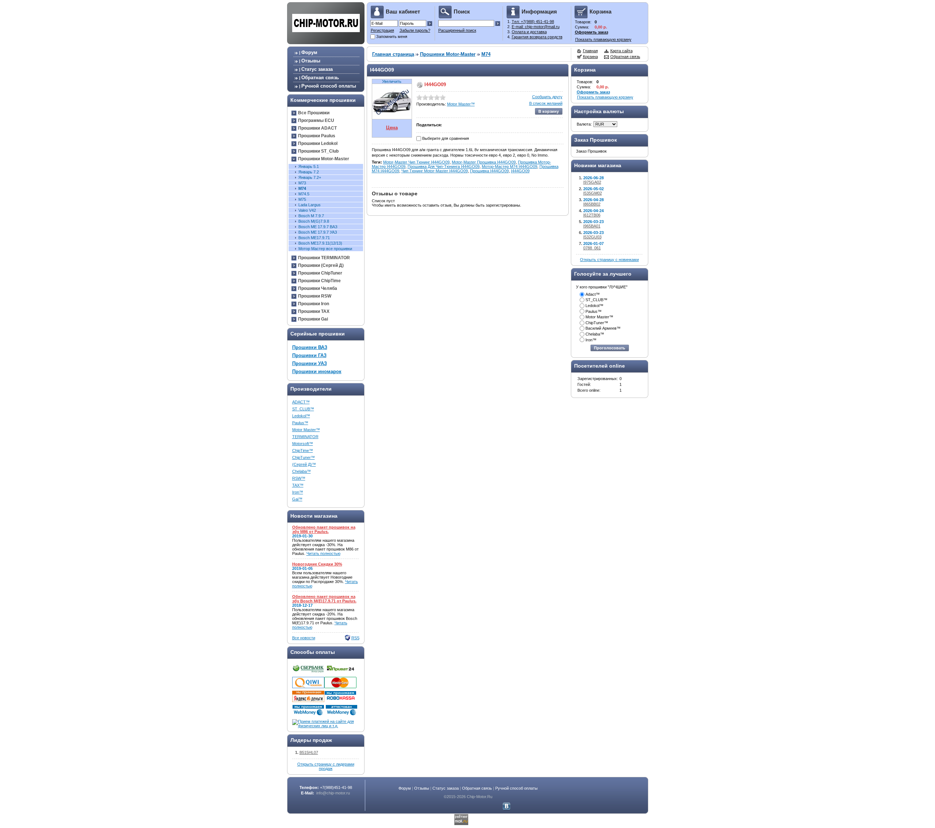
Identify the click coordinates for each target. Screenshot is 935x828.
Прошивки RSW (314, 296)
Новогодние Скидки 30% (317, 564)
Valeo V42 (307, 210)
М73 (302, 183)
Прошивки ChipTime (319, 280)
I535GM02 (592, 193)
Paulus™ (300, 423)
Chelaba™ (301, 471)
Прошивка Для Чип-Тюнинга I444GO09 (444, 166)
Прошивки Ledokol (317, 143)
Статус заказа (317, 69)
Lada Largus (309, 205)
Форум (309, 52)
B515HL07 (308, 752)
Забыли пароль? (415, 30)
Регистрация (382, 30)
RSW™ (298, 478)
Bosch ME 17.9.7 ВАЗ (317, 227)
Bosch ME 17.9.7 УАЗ (317, 232)
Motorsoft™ (302, 443)
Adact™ (592, 294)
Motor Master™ (306, 430)
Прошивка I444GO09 (489, 171)
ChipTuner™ (303, 457)
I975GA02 (592, 182)
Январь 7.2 (308, 172)
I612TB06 (591, 215)
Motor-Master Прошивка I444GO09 (484, 162)
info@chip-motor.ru (333, 793)
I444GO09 (520, 171)
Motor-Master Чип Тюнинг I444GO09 (416, 162)
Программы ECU (316, 120)
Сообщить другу (547, 97)
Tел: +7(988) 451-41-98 (533, 21)
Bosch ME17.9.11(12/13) (320, 243)
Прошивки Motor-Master (323, 158)
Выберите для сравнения (445, 138)
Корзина (590, 56)
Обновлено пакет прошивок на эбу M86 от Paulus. (323, 529)
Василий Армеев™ (603, 328)
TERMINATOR (305, 436)
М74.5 (303, 194)
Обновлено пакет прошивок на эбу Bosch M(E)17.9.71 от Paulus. (324, 598)
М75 (302, 199)
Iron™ (297, 492)
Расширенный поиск (457, 30)
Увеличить (391, 81)
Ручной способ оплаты (328, 86)
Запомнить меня (391, 36)
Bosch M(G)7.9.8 (313, 221)
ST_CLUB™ (303, 409)
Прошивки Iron (313, 303)
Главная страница (393, 54)
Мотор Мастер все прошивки (325, 248)
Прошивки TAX (313, 311)
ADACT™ (301, 402)
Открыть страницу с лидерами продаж (325, 766)
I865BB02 (591, 204)
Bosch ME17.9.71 (314, 237)
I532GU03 (592, 237)
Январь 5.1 (308, 166)
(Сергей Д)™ (304, 464)
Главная (590, 51)
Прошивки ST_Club (318, 151)
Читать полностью (323, 553)
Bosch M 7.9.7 (311, 216)
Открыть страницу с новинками (609, 259)
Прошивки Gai (313, 319)
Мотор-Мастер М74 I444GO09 (509, 166)
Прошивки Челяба (317, 288)
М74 (302, 188)
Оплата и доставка (529, 32)
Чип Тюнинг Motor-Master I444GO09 (434, 171)
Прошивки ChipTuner (320, 273)
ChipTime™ (302, 450)
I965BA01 (591, 226)
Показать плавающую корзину (603, 39)
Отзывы (310, 61)
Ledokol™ (301, 416)
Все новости (303, 638)
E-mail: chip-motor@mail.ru (536, 26)
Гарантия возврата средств (537, 37)
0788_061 (592, 248)
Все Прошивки (313, 112)
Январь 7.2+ (309, 177)
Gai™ (297, 499)
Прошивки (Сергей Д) (321, 265)
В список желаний (545, 103)
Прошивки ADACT (317, 128)
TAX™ (298, 485)
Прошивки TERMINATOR (324, 257)
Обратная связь (320, 77)
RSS (355, 638)
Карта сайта (621, 51)
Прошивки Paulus (316, 135)
